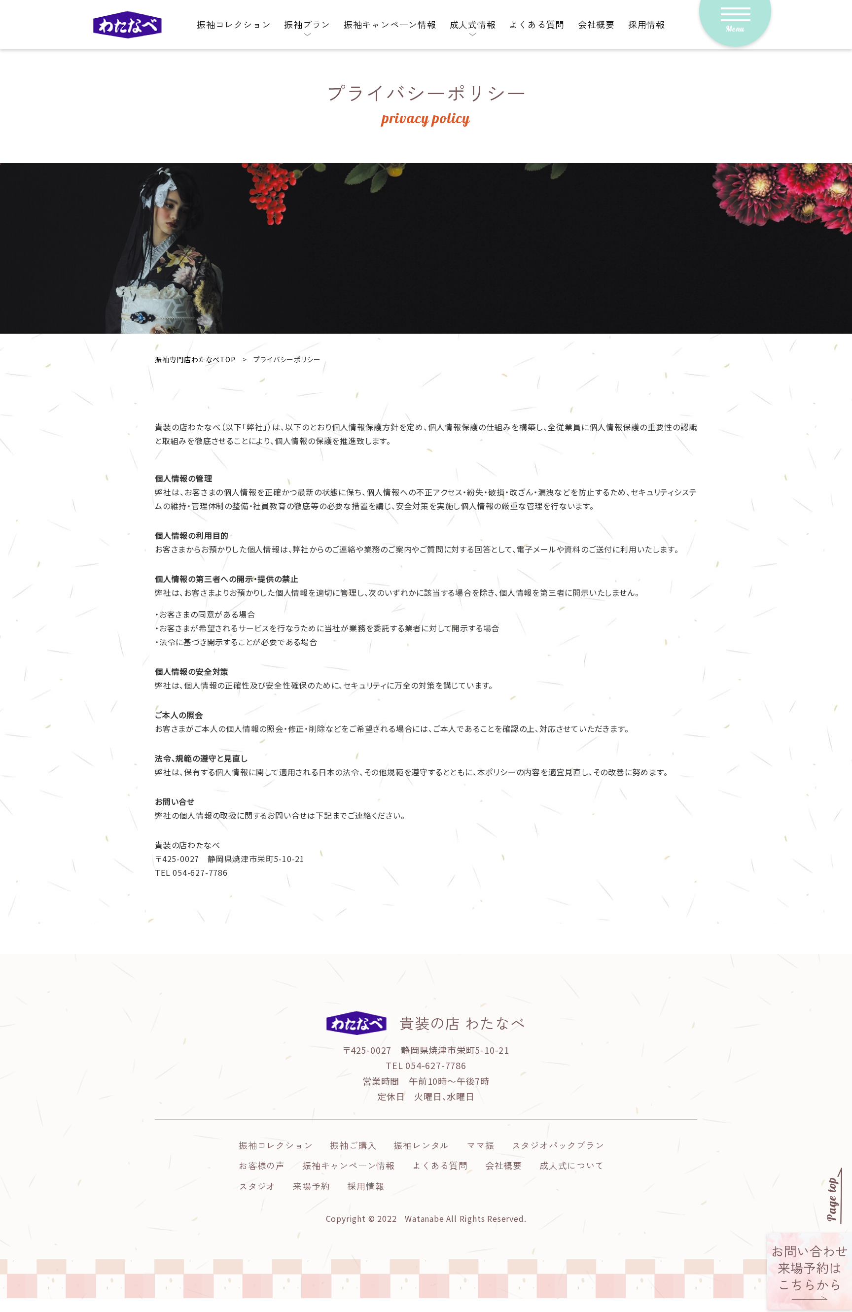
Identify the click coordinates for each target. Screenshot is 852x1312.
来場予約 (311, 1185)
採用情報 (646, 24)
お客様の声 (262, 1165)
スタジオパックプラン (558, 1145)
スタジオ (257, 1185)
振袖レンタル (421, 1145)
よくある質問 (537, 24)
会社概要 (596, 24)
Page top (832, 1199)
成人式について (571, 1165)
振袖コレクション (234, 24)
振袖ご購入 (353, 1145)
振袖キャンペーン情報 (390, 24)
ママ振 (480, 1145)
